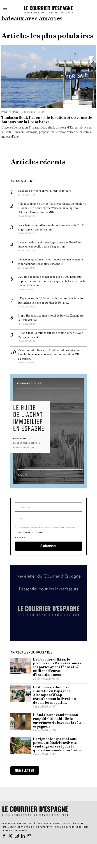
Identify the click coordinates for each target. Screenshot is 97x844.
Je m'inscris (48, 482)
